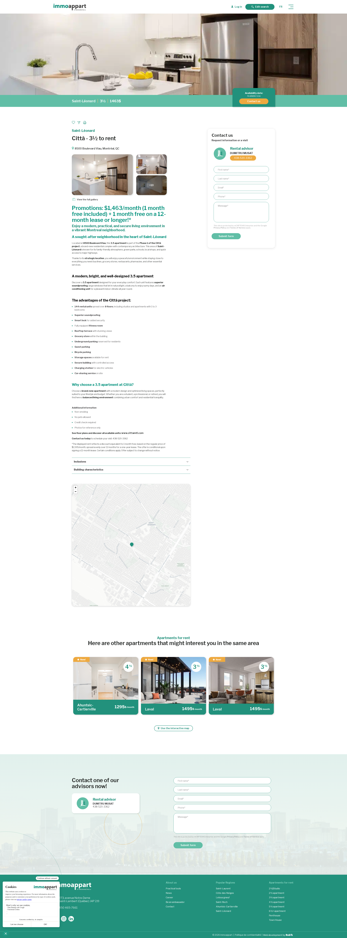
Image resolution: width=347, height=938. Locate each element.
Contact (170, 906)
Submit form (226, 236)
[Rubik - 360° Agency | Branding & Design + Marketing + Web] (289, 935)
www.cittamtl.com (132, 433)
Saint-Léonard (84, 101)
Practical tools (173, 888)
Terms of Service (237, 228)
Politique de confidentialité (248, 935)
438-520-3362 (243, 158)
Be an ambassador (175, 902)
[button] (132, 544)
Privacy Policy (220, 228)
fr (280, 6)
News (169, 893)
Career (169, 897)
